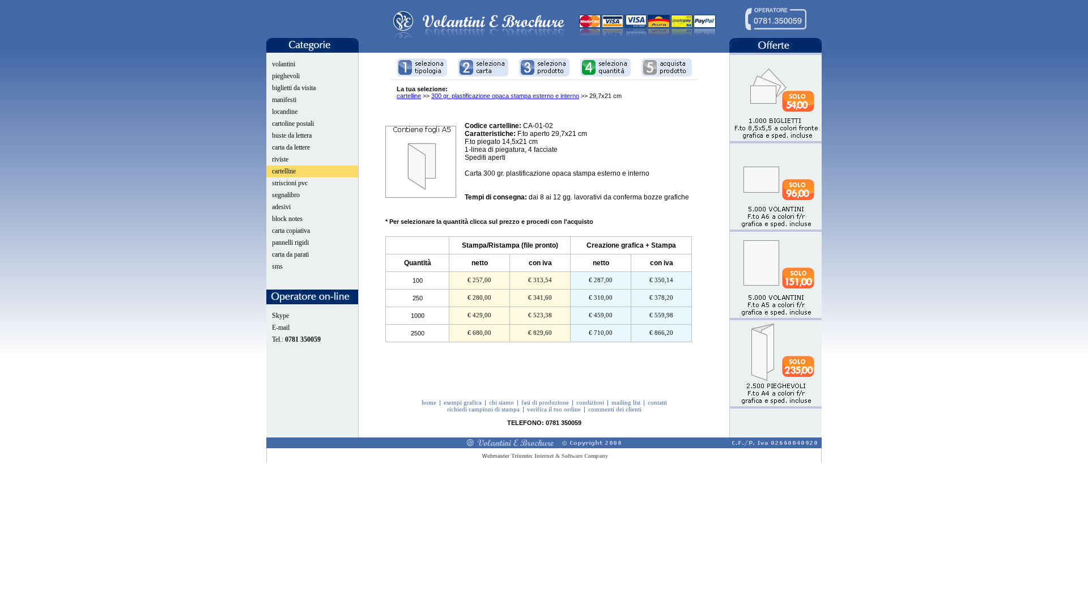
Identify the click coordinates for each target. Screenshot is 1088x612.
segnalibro (286, 195)
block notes (287, 219)
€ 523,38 (540, 315)
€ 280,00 (479, 297)
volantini (283, 64)
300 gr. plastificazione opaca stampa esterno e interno (505, 95)
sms (277, 266)
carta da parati (290, 254)
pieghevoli (286, 76)
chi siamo (501, 402)
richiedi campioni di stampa (483, 409)
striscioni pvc (290, 183)
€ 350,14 (661, 280)
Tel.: (296, 339)
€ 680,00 (479, 332)
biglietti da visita (294, 88)
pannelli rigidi (290, 242)
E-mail (281, 328)
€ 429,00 (479, 315)
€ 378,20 (661, 297)
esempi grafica (463, 402)
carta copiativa (291, 231)
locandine (285, 112)
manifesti (284, 100)
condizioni (590, 402)
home (429, 402)
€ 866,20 (661, 332)
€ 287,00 (601, 280)
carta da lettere (291, 147)
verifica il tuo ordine (554, 409)
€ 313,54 (540, 280)
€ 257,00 (479, 280)
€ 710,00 (601, 332)
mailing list (625, 402)
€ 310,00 (601, 297)
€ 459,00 (601, 315)
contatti (657, 402)
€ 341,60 (540, 297)
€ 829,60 (540, 332)
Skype (280, 316)
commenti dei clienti (614, 409)
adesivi (281, 207)
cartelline (284, 171)
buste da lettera (292, 135)
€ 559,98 (661, 315)
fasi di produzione (545, 402)
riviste (280, 159)
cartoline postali (293, 124)
